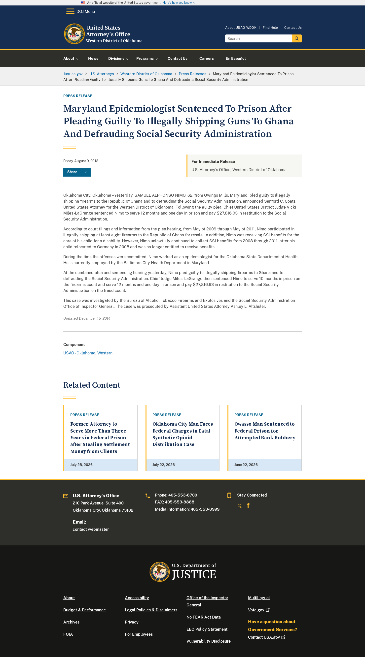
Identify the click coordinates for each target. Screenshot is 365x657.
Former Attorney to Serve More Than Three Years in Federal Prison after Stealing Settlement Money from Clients (100, 437)
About (69, 597)
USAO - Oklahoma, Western (87, 353)
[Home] (103, 43)
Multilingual (259, 597)
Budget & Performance (84, 610)
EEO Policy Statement (206, 629)
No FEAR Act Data (203, 617)
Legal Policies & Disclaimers (151, 610)
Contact (264, 637)
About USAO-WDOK (240, 28)
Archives (71, 622)
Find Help (270, 28)
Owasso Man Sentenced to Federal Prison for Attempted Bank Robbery (264, 431)
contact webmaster (91, 529)
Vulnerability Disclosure (208, 641)
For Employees (139, 634)
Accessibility (137, 597)
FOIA (68, 634)
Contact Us (293, 28)
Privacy (132, 622)
